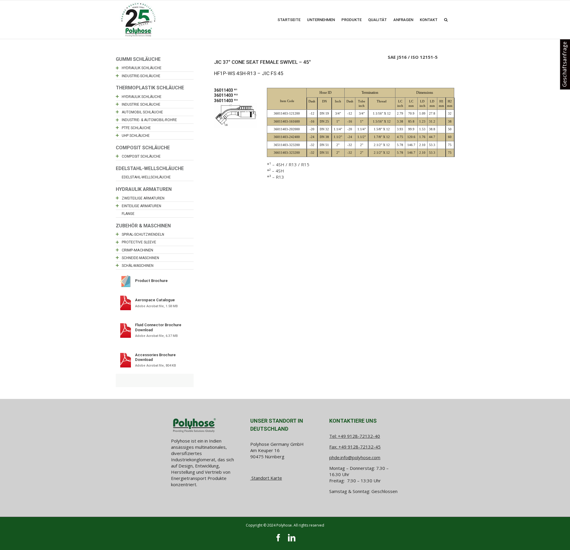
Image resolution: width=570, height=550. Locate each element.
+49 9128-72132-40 (359, 436)
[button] (446, 19)
